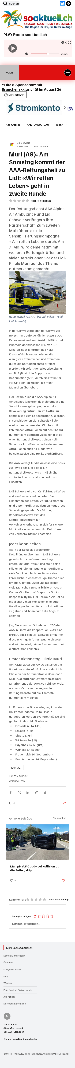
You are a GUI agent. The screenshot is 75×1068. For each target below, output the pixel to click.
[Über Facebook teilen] (10, 792)
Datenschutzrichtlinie (14, 1003)
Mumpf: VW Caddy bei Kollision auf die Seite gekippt (35, 868)
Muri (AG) (16, 767)
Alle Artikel (13, 124)
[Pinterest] (68, 3)
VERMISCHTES (17, 781)
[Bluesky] (62, 3)
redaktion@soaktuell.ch (25, 1039)
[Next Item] (64, 107)
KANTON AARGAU (38, 124)
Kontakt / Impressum (14, 955)
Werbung (8, 983)
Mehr (59, 124)
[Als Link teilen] (36, 792)
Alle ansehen (59, 817)
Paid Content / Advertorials (17, 989)
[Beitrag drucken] (45, 792)
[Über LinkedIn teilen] (27, 792)
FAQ (5, 976)
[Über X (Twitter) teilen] (19, 792)
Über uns (8, 962)
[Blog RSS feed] (7, 1016)
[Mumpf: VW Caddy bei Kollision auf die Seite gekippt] (37, 842)
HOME (9, 72)
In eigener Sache (12, 969)
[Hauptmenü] (67, 72)
